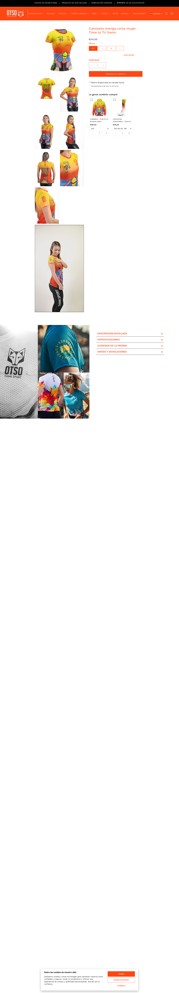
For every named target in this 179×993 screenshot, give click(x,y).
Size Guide (129, 55)
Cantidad (94, 60)
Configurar (121, 986)
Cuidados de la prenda (130, 345)
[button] (36, 13)
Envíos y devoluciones (130, 351)
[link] (99, 107)
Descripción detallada (130, 333)
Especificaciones (130, 339)
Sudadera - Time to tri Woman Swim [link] (99, 120)
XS (93, 48)
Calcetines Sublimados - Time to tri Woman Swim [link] (122, 120)
